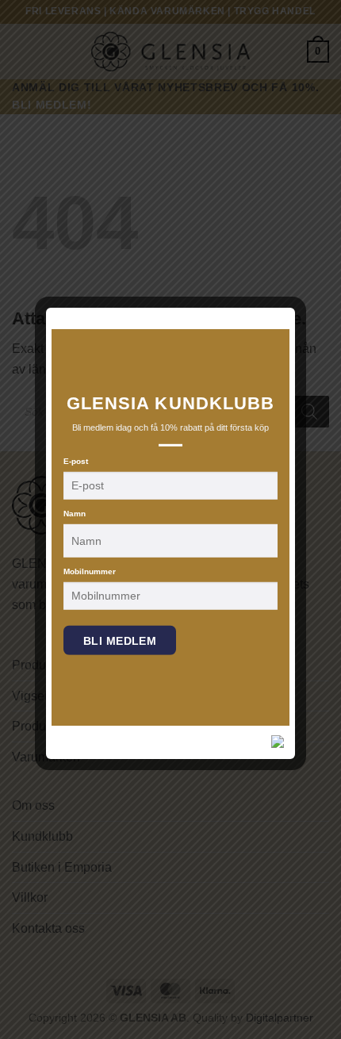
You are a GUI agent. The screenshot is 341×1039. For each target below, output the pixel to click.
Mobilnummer (89, 571)
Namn (74, 513)
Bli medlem (119, 641)
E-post (75, 461)
